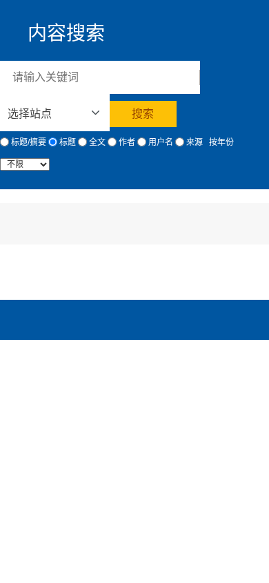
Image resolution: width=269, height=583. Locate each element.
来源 (193, 142)
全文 (96, 142)
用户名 (159, 142)
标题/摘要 (27, 142)
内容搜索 (66, 33)
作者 (126, 142)
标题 (66, 142)
